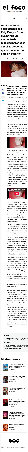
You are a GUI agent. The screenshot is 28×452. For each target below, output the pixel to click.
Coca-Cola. (14, 102)
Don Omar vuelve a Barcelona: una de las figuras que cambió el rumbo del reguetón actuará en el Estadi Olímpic (17, 402)
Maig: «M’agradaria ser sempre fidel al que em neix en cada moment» (16, 426)
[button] (14, 18)
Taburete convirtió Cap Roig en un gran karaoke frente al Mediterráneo (17, 378)
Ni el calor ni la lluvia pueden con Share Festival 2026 (17, 388)
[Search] (26, 18)
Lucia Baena (7, 59)
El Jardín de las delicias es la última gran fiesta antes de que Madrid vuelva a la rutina (17, 366)
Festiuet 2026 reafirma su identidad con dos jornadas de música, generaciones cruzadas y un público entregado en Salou (17, 414)
